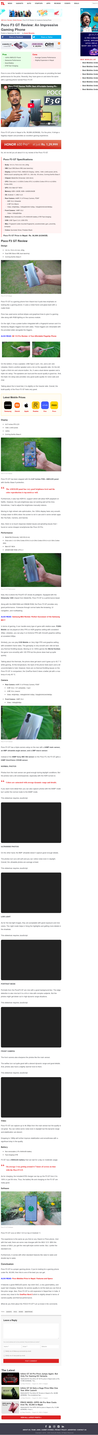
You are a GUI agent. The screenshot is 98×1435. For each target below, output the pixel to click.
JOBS (38, 1430)
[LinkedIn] (63, 1426)
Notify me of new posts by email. (15, 1355)
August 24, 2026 (36, 1384)
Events (67, 3)
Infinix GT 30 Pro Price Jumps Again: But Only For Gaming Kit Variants (39, 1375)
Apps (48, 3)
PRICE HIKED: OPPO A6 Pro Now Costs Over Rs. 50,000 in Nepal (38, 1403)
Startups (39, 3)
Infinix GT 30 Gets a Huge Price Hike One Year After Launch (39, 1389)
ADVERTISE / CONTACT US (77, 1430)
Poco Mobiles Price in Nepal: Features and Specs (32, 1278)
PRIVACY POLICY (61, 1430)
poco (15, 1311)
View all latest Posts (31, 1417)
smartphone (28, 1311)
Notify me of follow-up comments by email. (18, 1351)
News (10, 3)
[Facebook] (46, 1426)
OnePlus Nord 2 (26, 1294)
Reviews (57, 3)
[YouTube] (50, 1426)
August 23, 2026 (36, 1412)
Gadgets (19, 3)
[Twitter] (59, 1426)
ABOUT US (26, 1430)
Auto (29, 3)
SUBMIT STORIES (48, 1430)
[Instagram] (54, 1426)
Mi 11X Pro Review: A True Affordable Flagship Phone (34, 336)
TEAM (33, 1430)
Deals (76, 3)
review (21, 1311)
